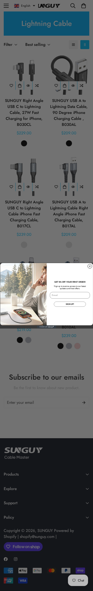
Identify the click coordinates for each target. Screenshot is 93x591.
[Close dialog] (90, 266)
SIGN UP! (69, 304)
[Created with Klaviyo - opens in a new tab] (46, 326)
